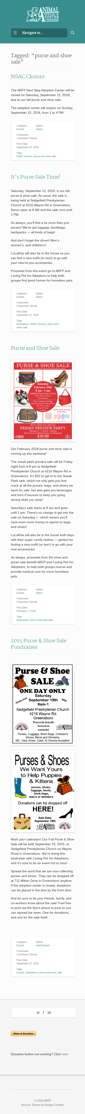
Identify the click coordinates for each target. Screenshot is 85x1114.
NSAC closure (24, 156)
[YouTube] (49, 1012)
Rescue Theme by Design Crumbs (42, 1105)
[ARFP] (42, 15)
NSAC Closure (28, 76)
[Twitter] (38, 1012)
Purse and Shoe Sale (35, 348)
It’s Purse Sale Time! (36, 177)
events (20, 972)
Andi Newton (43, 945)
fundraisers (23, 324)
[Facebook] (43, 1012)
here (65, 1054)
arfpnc (39, 129)
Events (20, 129)
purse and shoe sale (45, 156)
